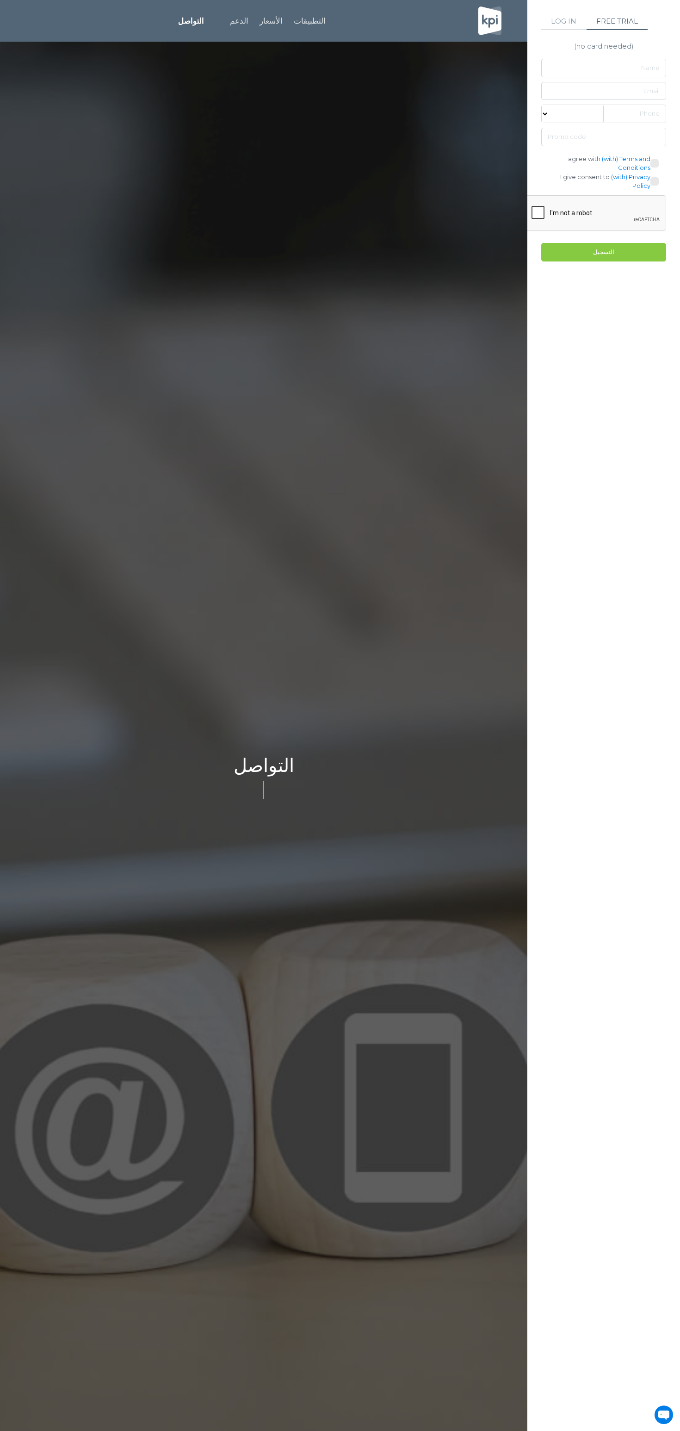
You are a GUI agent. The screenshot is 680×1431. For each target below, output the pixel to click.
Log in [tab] (563, 21)
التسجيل (603, 251)
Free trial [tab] (617, 21)
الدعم (239, 20)
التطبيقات (310, 20)
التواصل (191, 20)
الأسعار (271, 20)
